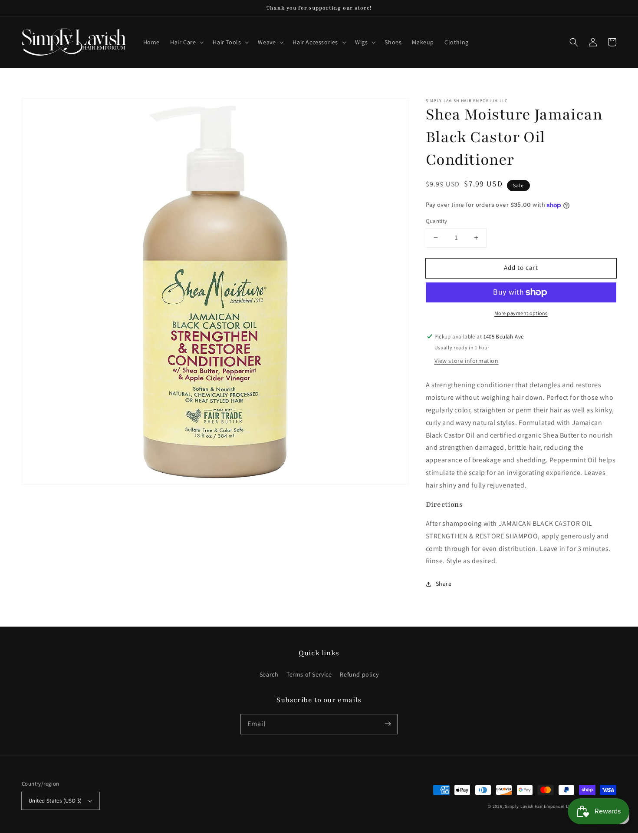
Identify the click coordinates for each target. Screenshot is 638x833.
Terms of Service (309, 674)
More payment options (521, 313)
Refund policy (359, 674)
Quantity (436, 221)
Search (269, 674)
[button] (186, 42)
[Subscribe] (387, 723)
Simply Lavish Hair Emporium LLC (539, 806)
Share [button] (444, 583)
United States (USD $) (55, 800)
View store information (466, 361)
